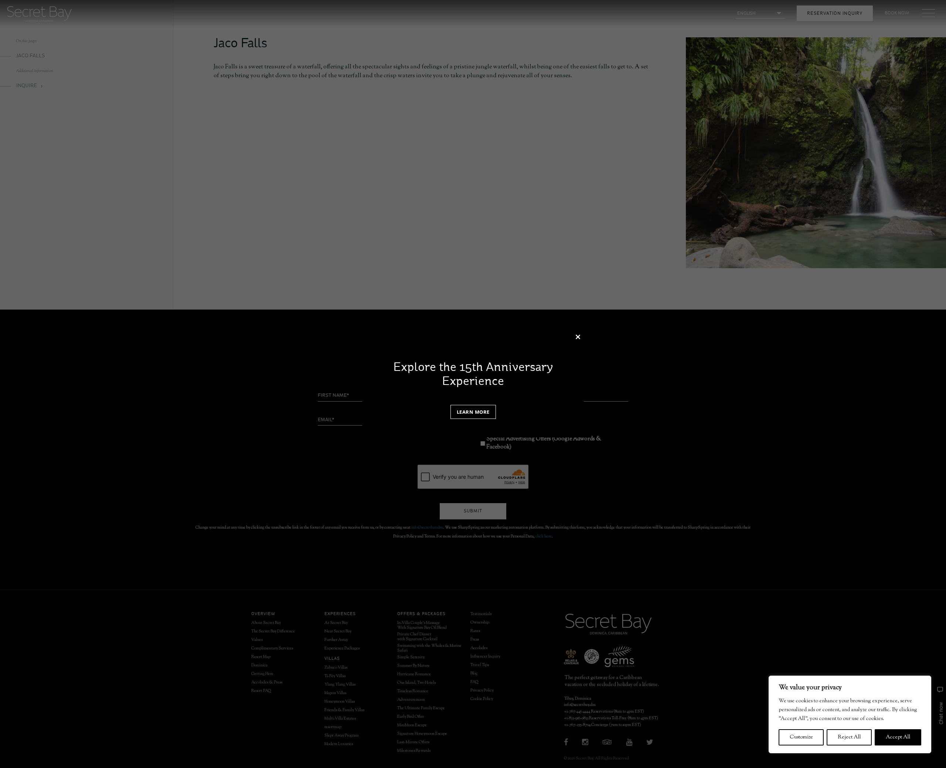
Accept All (898, 737)
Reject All (849, 737)
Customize (801, 737)
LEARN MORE (473, 412)
